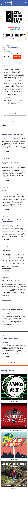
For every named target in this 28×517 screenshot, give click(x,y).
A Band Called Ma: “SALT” (11, 281)
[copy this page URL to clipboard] (11, 54)
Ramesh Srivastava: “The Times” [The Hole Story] (13, 220)
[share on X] (17, 53)
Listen (7, 56)
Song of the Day (7, 38)
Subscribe (17, 56)
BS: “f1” (4, 191)
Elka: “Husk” (6, 250)
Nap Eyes (14, 72)
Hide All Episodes (14, 121)
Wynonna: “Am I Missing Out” (12, 134)
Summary (6, 65)
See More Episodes (14, 362)
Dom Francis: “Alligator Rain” (12, 309)
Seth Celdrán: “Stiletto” (10, 338)
